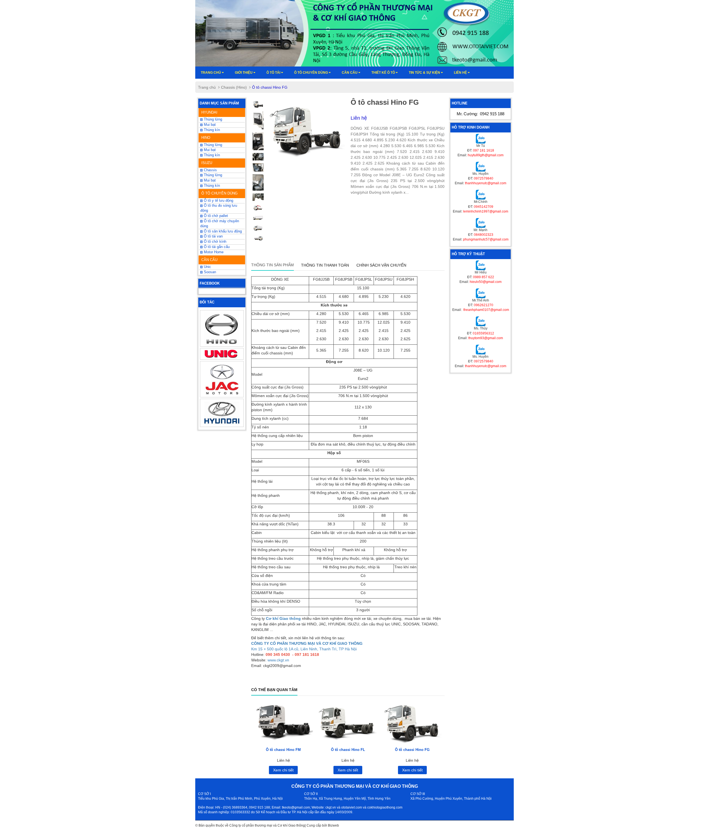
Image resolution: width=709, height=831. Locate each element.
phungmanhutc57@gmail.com (485, 239)
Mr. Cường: (480, 113)
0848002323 (483, 235)
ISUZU (206, 163)
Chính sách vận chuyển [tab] (381, 265)
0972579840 (483, 178)
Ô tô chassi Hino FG (412, 750)
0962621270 (483, 305)
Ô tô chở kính (214, 242)
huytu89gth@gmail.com (486, 155)
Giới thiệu (244, 73)
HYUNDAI (209, 112)
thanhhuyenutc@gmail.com (485, 183)
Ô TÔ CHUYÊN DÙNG (219, 193)
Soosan (209, 272)
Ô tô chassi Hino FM (283, 750)
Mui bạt (209, 180)
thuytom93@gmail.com (485, 338)
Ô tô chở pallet (215, 216)
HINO (205, 137)
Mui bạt (209, 125)
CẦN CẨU (209, 260)
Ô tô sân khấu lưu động (222, 231)
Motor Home (213, 252)
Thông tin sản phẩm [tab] (272, 265)
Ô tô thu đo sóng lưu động (218, 208)
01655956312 (483, 333)
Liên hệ (461, 73)
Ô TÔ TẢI (273, 73)
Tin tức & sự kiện (425, 73)
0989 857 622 (483, 277)
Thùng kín (211, 130)
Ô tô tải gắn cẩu (216, 247)
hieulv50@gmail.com (486, 282)
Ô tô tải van (213, 236)
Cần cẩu (350, 73)
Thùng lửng (212, 175)
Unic (207, 267)
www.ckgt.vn (278, 660)
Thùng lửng (212, 119)
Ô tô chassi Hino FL (348, 750)
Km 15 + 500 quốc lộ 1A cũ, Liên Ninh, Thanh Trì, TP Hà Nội (304, 649)
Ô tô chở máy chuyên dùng (219, 223)
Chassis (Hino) (234, 87)
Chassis (210, 170)
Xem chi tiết (283, 770)
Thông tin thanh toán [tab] (325, 265)
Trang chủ (211, 73)
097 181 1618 (483, 150)
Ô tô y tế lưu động (218, 201)
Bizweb (333, 825)
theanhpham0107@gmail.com (486, 310)
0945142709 (483, 207)
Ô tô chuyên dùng (311, 73)
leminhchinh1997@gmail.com (485, 211)
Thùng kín (211, 186)
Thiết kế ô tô (383, 73)
